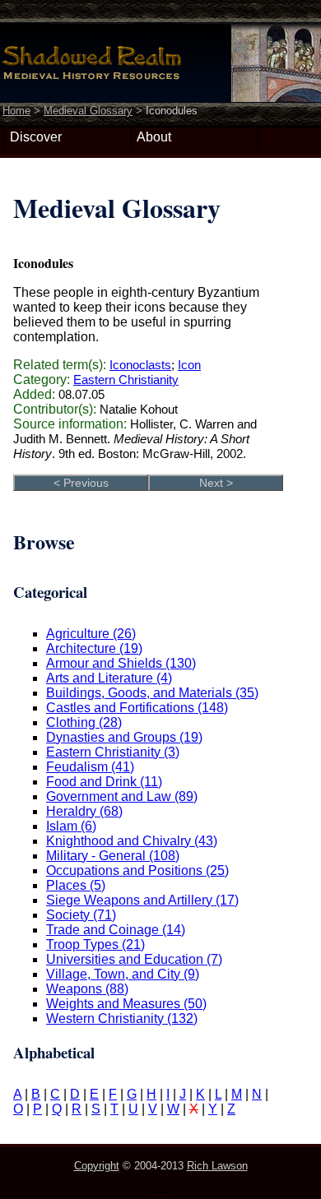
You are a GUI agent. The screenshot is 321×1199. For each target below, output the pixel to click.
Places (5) (75, 885)
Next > (216, 482)
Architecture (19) (94, 648)
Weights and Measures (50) (126, 1004)
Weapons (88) (87, 989)
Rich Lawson (217, 1166)
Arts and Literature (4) (109, 678)
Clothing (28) (84, 722)
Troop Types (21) (95, 944)
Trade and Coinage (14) (115, 930)
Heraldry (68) (84, 811)
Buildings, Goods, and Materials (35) (152, 693)
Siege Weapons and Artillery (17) (142, 900)
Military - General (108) (112, 856)
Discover (36, 137)
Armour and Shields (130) (121, 663)
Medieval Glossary (88, 110)
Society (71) (81, 915)
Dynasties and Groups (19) (124, 737)
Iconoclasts (140, 365)
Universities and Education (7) (134, 959)
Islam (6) (71, 826)
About (154, 137)
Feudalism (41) (90, 767)
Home (16, 110)
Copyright (96, 1166)
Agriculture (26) (91, 634)
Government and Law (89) (122, 796)
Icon (189, 365)
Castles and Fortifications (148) (137, 708)
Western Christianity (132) (122, 1018)
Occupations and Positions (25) (137, 870)
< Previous (81, 482)
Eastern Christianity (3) (112, 752)
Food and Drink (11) (104, 782)
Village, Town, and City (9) (122, 974)
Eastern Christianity (126, 380)
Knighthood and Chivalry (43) (131, 841)
